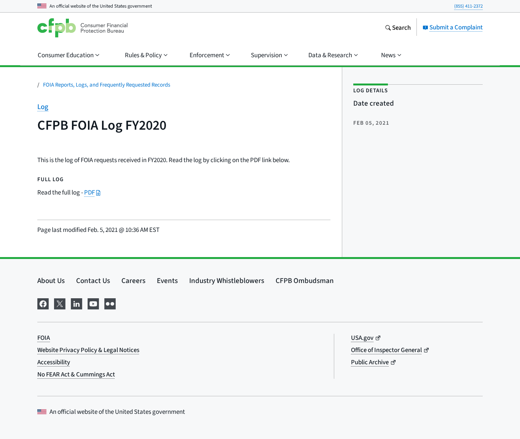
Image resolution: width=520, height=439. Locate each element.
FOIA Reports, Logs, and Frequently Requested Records (106, 84)
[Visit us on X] (59, 302)
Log (42, 106)
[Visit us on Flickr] (110, 302)
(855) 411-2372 (468, 5)
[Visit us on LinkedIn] (76, 302)
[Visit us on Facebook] (43, 302)
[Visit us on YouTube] (93, 302)
